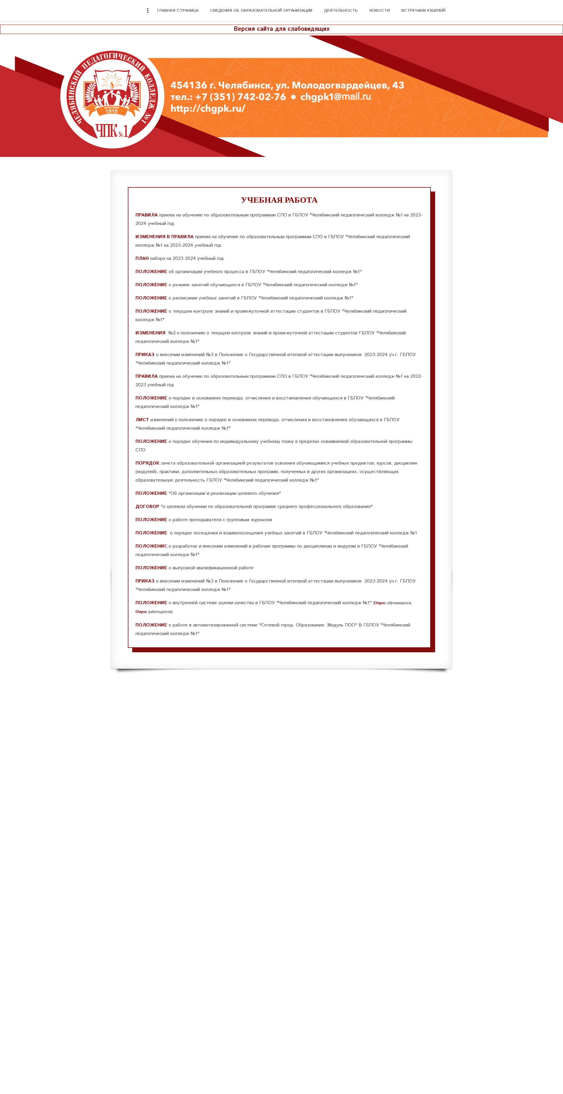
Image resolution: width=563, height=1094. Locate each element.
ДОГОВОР (148, 506)
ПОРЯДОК (147, 463)
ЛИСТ (142, 419)
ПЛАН (142, 258)
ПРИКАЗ (145, 354)
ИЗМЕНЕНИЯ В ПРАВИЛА (164, 236)
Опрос (141, 611)
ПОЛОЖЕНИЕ (151, 271)
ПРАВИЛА (146, 215)
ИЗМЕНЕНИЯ (150, 333)
